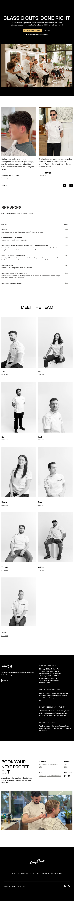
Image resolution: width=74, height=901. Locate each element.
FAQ (38, 873)
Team (32, 873)
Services (15, 873)
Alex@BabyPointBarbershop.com (50, 776)
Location (45, 873)
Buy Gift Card (56, 873)
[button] (64, 185)
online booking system (46, 713)
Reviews (24, 873)
